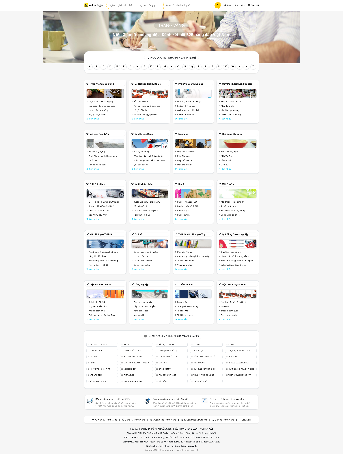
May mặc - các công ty (231, 101)
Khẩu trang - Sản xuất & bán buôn (149, 160)
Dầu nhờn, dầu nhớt (98, 214)
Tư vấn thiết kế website (196, 419)
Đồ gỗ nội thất (140, 110)
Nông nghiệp (130, 369)
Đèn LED (225, 306)
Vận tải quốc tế (140, 206)
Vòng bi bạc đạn (141, 310)
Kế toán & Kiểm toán (186, 105)
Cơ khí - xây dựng (142, 265)
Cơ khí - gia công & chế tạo (146, 252)
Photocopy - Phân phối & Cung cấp (193, 256)
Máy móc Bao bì (184, 160)
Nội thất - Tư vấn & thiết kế (233, 302)
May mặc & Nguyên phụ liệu (237, 83)
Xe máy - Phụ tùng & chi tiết (101, 206)
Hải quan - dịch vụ (142, 214)
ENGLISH (254, 5)
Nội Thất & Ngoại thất (234, 284)
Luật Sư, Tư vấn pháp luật (189, 101)
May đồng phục (228, 105)
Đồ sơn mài (226, 160)
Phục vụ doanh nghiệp (190, 83)
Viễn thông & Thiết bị (101, 234)
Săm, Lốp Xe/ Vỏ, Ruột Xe (100, 210)
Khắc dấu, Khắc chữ (186, 114)
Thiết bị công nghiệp (143, 302)
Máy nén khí (139, 315)
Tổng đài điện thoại (97, 256)
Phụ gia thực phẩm (97, 114)
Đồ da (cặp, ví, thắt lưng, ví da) (235, 256)
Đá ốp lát (93, 160)
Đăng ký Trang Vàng (236, 5)
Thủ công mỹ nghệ (232, 133)
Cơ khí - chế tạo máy (143, 260)
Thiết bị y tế (182, 310)
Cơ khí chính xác (141, 256)
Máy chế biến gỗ (185, 164)
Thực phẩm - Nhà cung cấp (101, 101)
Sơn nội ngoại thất (97, 164)
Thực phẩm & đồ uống (102, 83)
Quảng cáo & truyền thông (241, 369)
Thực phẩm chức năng (187, 306)
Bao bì (181, 184)
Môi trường (228, 184)
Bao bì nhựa (183, 210)
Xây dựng (163, 381)
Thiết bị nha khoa (185, 315)
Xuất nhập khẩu (144, 184)
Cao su (196, 344)
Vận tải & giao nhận (133, 357)
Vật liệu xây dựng (99, 133)
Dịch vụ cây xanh (229, 315)
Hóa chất (232, 357)
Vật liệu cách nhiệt (97, 310)
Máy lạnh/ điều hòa (98, 306)
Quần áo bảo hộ (141, 164)
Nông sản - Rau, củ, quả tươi (102, 105)
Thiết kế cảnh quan (229, 310)
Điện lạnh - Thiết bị (97, 302)
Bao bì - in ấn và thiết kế (188, 206)
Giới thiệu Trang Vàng (106, 419)
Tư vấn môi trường (229, 206)
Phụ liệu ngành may (230, 110)
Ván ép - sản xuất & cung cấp (147, 105)
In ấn (92, 363)
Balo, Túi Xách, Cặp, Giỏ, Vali (234, 265)
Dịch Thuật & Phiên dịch (188, 110)
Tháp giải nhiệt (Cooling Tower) (103, 315)
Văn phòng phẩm (185, 265)
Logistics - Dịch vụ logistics (146, 210)
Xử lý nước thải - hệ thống (233, 210)
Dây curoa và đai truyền (145, 306)
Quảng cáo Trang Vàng (164, 419)
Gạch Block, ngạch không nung (103, 156)
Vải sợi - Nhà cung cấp (231, 114)
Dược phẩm (182, 302)
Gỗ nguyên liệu (141, 101)
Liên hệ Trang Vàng (224, 419)
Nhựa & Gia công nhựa (238, 363)
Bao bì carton (183, 214)
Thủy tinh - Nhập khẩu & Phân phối (237, 260)
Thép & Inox (129, 375)
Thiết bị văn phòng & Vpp (191, 234)
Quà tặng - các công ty (231, 252)
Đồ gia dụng (199, 350)
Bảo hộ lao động (144, 133)
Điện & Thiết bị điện (132, 350)
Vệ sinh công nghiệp (230, 214)
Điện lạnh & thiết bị (100, 284)
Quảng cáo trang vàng (170, 399)
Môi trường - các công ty (232, 201)
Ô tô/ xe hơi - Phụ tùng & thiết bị (104, 201)
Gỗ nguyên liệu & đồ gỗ (148, 83)
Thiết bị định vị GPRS (98, 265)
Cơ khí (138, 234)
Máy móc (183, 133)
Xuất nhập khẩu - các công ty (147, 201)
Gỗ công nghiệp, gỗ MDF (145, 114)
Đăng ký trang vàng (112, 399)
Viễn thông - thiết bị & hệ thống (103, 252)
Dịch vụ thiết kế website (227, 399)
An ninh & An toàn (98, 344)
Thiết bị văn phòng (186, 260)
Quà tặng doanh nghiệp (235, 234)
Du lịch (93, 357)
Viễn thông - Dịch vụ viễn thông (103, 260)
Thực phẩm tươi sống (98, 110)
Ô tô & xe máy (97, 184)
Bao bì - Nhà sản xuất (187, 201)
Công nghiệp (141, 284)
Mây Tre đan (226, 156)
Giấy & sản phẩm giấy (168, 357)
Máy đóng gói (183, 156)
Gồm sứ (224, 164)
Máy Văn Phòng (184, 252)
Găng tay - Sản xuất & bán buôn (148, 156)
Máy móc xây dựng (186, 151)
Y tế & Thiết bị (185, 284)
